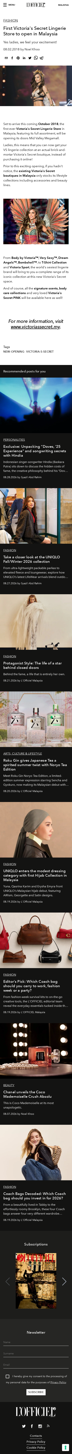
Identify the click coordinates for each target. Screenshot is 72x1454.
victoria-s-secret (40, 351)
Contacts (36, 1436)
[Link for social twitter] (24, 1427)
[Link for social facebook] (32, 1427)
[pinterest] (18, 58)
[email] (6, 58)
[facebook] (12, 58)
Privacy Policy (58, 1382)
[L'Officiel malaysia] (36, 5)
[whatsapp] (36, 58)
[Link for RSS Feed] (48, 1426)
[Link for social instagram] (40, 1427)
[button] (64, 1282)
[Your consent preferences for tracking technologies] (65, 1447)
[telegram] (42, 58)
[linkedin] (24, 58)
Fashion (10, 21)
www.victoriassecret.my (35, 326)
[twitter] (30, 58)
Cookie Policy (36, 1447)
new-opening (13, 351)
